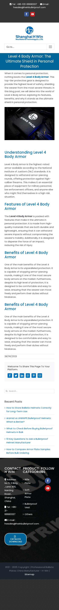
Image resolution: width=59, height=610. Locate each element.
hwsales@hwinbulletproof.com (29, 7)
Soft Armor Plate (28, 493)
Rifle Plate (28, 481)
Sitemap (29, 574)
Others (28, 514)
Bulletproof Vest (30, 505)
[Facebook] (48, 481)
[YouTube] (48, 488)
